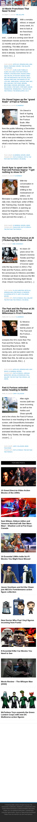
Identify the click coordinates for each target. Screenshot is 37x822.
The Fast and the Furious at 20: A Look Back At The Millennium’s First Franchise (18, 310)
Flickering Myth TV (10, 294)
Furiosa (7, 73)
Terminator (8, 89)
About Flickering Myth (22, 784)
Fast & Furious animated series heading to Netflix (15, 388)
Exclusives (22, 753)
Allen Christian (18, 290)
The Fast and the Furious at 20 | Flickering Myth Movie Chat (18, 239)
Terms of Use (25, 812)
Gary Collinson (23, 294)
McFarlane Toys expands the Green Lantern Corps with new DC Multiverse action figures (18, 714)
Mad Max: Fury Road (14, 83)
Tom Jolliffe (26, 66)
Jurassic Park (24, 81)
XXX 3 (27, 91)
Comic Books (23, 767)
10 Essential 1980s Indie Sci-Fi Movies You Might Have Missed (15, 557)
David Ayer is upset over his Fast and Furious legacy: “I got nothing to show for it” (18, 169)
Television (7, 448)
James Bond (15, 81)
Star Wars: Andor (26, 87)
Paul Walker (28, 298)
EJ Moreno (16, 155)
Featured (12, 66)
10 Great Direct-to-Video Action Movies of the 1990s (15, 491)
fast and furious (22, 72)
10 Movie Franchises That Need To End (15, 9)
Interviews (22, 749)
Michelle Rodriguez (19, 375)
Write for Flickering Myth (22, 792)
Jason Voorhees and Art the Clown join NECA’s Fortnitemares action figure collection (17, 589)
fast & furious (18, 157)
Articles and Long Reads (23, 746)
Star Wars (15, 87)
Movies (18, 66)
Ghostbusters (15, 73)
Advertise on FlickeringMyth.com (22, 788)
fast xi (26, 157)
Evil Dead (12, 72)
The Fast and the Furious (12, 229)
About (22, 781)
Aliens (6, 72)
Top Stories (8, 68)
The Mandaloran (19, 91)
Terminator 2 (17, 89)
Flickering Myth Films (22, 778)
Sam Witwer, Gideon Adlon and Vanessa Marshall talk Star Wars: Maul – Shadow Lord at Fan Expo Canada (16, 524)
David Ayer (16, 227)
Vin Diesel (22, 159)
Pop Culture (22, 757)
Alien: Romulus (22, 70)
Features (23, 743)
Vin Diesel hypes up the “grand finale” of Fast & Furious (18, 100)
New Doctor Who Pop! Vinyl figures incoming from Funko (17, 621)
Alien (15, 70)
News (28, 155)
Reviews (22, 739)
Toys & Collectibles (22, 774)
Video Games (23, 771)
